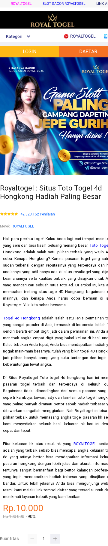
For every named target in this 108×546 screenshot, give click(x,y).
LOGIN (29, 51)
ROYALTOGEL (21, 4)
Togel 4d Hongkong (21, 318)
